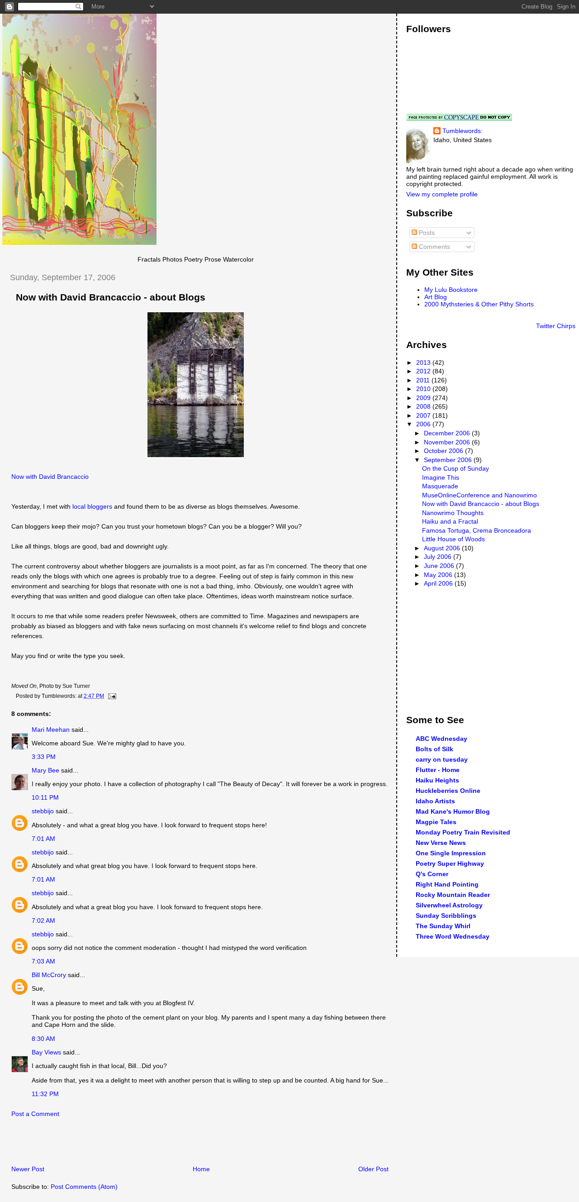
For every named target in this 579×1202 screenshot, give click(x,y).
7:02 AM (43, 920)
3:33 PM (44, 756)
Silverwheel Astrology (449, 905)
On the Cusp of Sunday (455, 468)
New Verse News (441, 842)
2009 (424, 397)
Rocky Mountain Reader (453, 894)
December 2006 (448, 433)
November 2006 (448, 442)
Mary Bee (45, 770)
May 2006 (439, 574)
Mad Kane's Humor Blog (453, 811)
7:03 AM (43, 961)
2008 (424, 406)
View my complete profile (442, 194)
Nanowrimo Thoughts (453, 512)
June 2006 (440, 565)
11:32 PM (45, 1093)
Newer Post (27, 1169)
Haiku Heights (437, 780)
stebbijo (43, 811)
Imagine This (440, 477)
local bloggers (92, 506)
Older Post (373, 1169)
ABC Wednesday (441, 738)
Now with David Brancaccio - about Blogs (110, 297)
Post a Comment (35, 1113)
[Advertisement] (108, 1144)
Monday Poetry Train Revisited (463, 832)
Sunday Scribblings (446, 915)
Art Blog (435, 296)
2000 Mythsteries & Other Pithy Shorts (479, 304)
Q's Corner (432, 874)
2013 (424, 362)
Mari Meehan (51, 729)
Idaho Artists (435, 801)
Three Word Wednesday (452, 936)
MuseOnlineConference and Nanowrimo (479, 495)
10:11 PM (45, 797)
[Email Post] (110, 696)
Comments (433, 246)
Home (201, 1169)
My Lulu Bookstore (451, 289)
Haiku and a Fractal (450, 521)
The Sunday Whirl (443, 926)
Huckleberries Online (448, 790)
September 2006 (449, 459)
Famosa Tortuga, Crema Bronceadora (476, 530)
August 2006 (443, 548)
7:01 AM (43, 838)
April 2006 (439, 583)
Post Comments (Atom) (84, 1186)
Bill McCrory (49, 974)
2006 (424, 424)
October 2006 (444, 450)
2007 (424, 415)
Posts (426, 232)
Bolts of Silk (434, 749)
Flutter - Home (438, 769)
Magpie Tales (436, 821)
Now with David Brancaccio (50, 476)
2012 (424, 371)
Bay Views (46, 1052)
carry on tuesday (442, 759)
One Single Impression (451, 853)
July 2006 (438, 556)
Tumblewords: (462, 130)
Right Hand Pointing (447, 884)
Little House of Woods (453, 539)
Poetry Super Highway (450, 863)
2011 (424, 380)
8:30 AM (43, 1038)
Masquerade (440, 486)
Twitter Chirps (555, 325)
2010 (424, 388)
